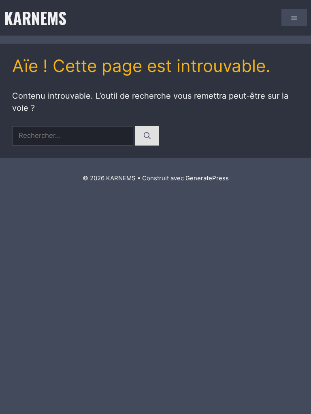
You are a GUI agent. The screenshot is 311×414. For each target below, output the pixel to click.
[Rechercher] (147, 136)
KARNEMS (35, 18)
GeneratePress (207, 178)
